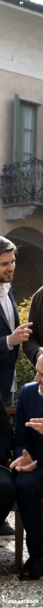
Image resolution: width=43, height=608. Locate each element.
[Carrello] (39, 3)
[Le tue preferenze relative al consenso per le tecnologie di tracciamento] (39, 606)
